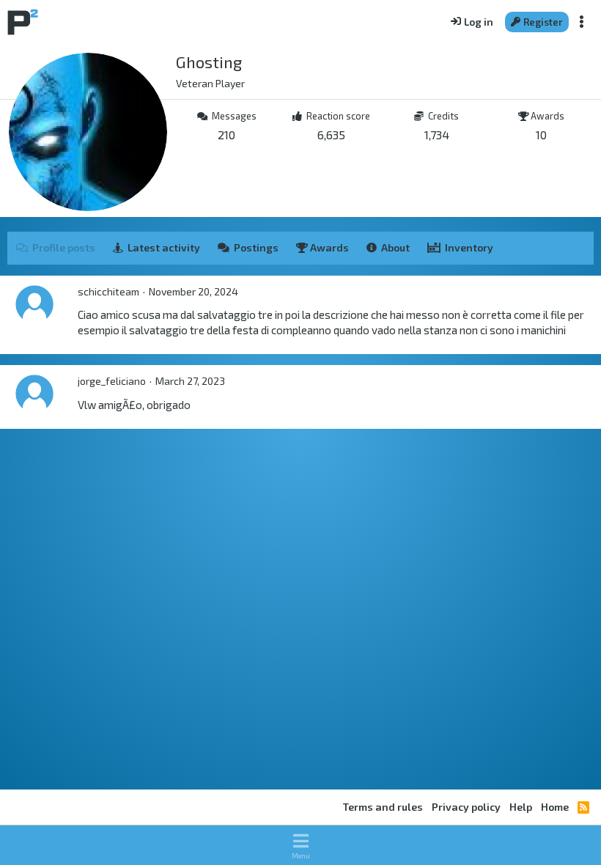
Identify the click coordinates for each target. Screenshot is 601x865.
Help (520, 806)
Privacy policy (466, 806)
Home (555, 806)
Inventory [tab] (469, 247)
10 (541, 134)
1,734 (436, 134)
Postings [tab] (256, 247)
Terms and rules (383, 806)
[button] (300, 845)
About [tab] (395, 247)
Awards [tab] (328, 247)
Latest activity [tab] (164, 247)
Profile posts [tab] (63, 247)
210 (226, 134)
